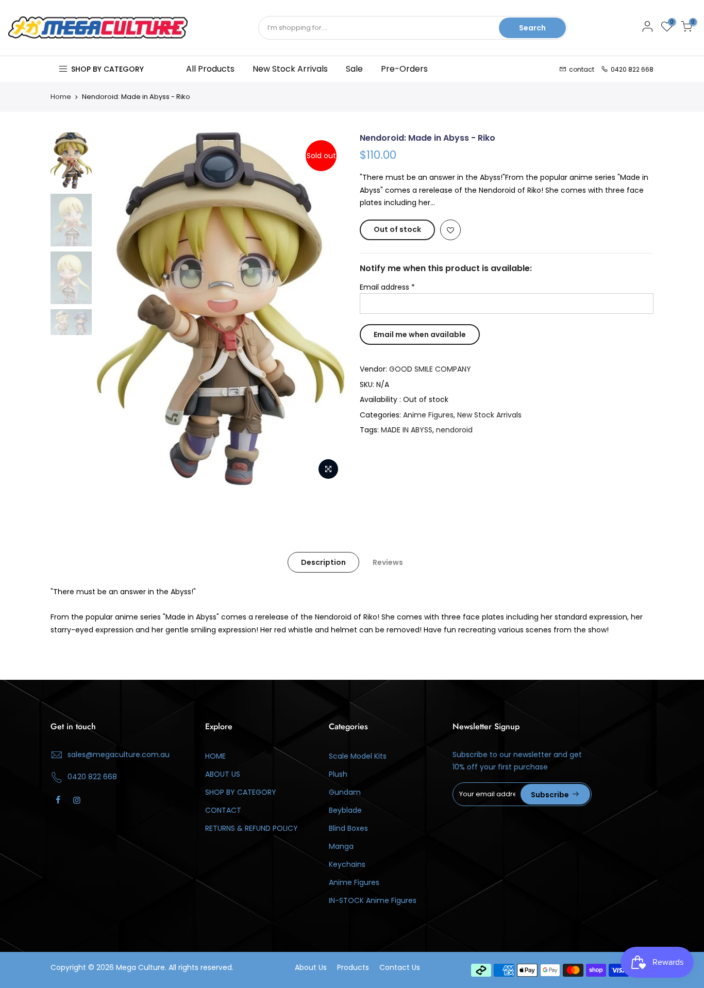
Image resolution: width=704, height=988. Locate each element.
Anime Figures (428, 415)
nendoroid (454, 430)
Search (532, 28)
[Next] (326, 309)
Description (323, 562)
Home (61, 97)
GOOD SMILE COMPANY (430, 369)
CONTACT (223, 810)
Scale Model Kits (358, 756)
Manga (341, 846)
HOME (215, 756)
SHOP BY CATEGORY (240, 792)
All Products (210, 69)
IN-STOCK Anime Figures (372, 900)
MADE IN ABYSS (406, 430)
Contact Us (399, 967)
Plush (338, 774)
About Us (311, 967)
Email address (387, 287)
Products (353, 967)
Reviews (388, 562)
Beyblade (345, 810)
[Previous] (115, 309)
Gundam (345, 792)
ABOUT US (222, 774)
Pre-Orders (404, 69)
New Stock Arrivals (290, 69)
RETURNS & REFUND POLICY (251, 828)
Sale (354, 69)
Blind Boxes (348, 828)
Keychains (347, 864)
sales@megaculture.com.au (119, 754)
